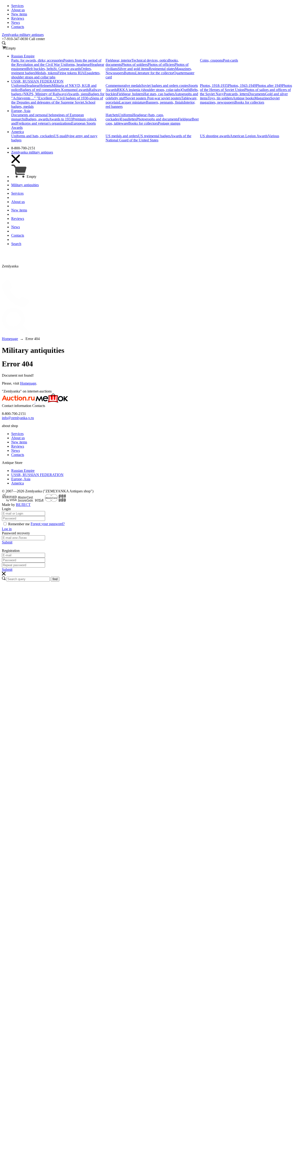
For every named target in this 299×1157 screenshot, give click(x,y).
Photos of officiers (161, 65)
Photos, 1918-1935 (214, 86)
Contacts (17, 455)
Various (273, 136)
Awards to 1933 (60, 119)
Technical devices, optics (150, 60)
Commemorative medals (123, 86)
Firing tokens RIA (70, 73)
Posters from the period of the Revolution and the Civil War (56, 62)
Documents (256, 94)
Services (17, 434)
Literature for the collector (154, 73)
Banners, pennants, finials (165, 102)
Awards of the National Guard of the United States (148, 138)
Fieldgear (185, 119)
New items (19, 442)
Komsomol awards (75, 90)
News (15, 450)
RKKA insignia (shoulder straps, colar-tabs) (149, 90)
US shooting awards (215, 136)
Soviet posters (136, 98)
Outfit (186, 90)
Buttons (129, 73)
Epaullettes (128, 119)
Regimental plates (162, 69)
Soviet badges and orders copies (165, 86)
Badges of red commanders (40, 90)
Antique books (243, 98)
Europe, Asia (20, 479)
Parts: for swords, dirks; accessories (37, 60)
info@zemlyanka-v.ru (18, 418)
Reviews (17, 446)
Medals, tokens (46, 73)
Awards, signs (78, 94)
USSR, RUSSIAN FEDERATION (37, 475)
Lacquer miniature (132, 102)
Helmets (45, 86)
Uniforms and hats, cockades (32, 136)
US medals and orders (122, 136)
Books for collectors (249, 102)
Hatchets (112, 115)
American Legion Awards (249, 136)
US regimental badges (154, 136)
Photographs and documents (157, 119)
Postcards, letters (236, 94)
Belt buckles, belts (40, 69)
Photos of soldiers (134, 65)
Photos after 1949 (269, 86)
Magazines (262, 98)
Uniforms (18, 86)
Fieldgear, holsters (130, 94)
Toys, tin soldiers (220, 98)
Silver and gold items (133, 69)
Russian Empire (23, 471)
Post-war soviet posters (164, 98)
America (17, 483)
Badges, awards (37, 119)
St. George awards (67, 69)
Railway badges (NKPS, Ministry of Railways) (56, 92)
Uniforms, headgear (75, 65)
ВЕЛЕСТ (23, 505)
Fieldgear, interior (119, 60)
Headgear (32, 86)
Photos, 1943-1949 (242, 86)
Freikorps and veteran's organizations (44, 123)
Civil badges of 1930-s (74, 98)
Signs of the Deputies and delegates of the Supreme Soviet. (57, 100)
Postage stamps (169, 123)
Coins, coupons (211, 60)
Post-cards (230, 60)
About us (18, 438)
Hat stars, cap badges (158, 94)
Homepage (28, 383)
